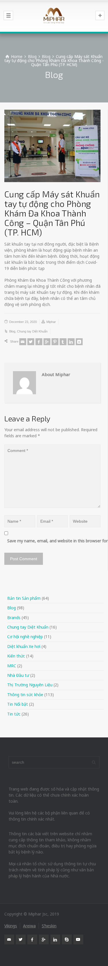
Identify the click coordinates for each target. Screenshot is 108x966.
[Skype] (67, 939)
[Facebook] (38, 341)
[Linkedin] (71, 341)
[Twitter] (30, 341)
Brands (13, 617)
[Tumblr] (63, 341)
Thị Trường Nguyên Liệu (29, 684)
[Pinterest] (55, 341)
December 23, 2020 (23, 322)
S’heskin (49, 925)
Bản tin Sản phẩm (24, 598)
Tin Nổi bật (17, 704)
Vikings (10, 925)
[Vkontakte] (79, 341)
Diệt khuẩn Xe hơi (23, 646)
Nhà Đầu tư (18, 675)
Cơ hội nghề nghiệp (25, 636)
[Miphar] (54, 16)
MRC (11, 665)
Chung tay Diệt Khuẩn (32, 331)
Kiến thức (16, 656)
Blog (12, 331)
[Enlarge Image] (52, 146)
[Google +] (46, 341)
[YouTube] (78, 939)
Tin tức (13, 714)
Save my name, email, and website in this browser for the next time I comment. (55, 540)
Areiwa (29, 925)
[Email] (22, 341)
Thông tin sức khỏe (25, 694)
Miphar (51, 322)
